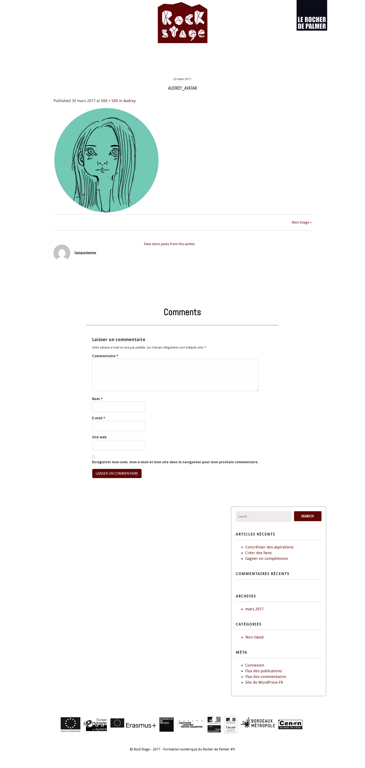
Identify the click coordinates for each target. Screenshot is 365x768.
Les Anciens (155, 55)
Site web (99, 437)
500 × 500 (109, 100)
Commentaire (105, 356)
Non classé (254, 637)
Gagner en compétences (266, 558)
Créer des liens (258, 553)
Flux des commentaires (265, 676)
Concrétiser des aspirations (269, 547)
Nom (97, 399)
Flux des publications (263, 671)
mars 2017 (254, 609)
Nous (131, 55)
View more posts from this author (169, 244)
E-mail (98, 418)
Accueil (110, 55)
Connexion (254, 665)
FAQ (234, 55)
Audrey (129, 100)
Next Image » (302, 222)
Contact (254, 55)
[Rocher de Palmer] (312, 29)
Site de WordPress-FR (264, 682)
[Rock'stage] (182, 37)
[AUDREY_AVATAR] (106, 211)
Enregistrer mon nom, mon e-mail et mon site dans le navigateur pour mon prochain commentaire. (175, 462)
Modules (181, 55)
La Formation (210, 55)
